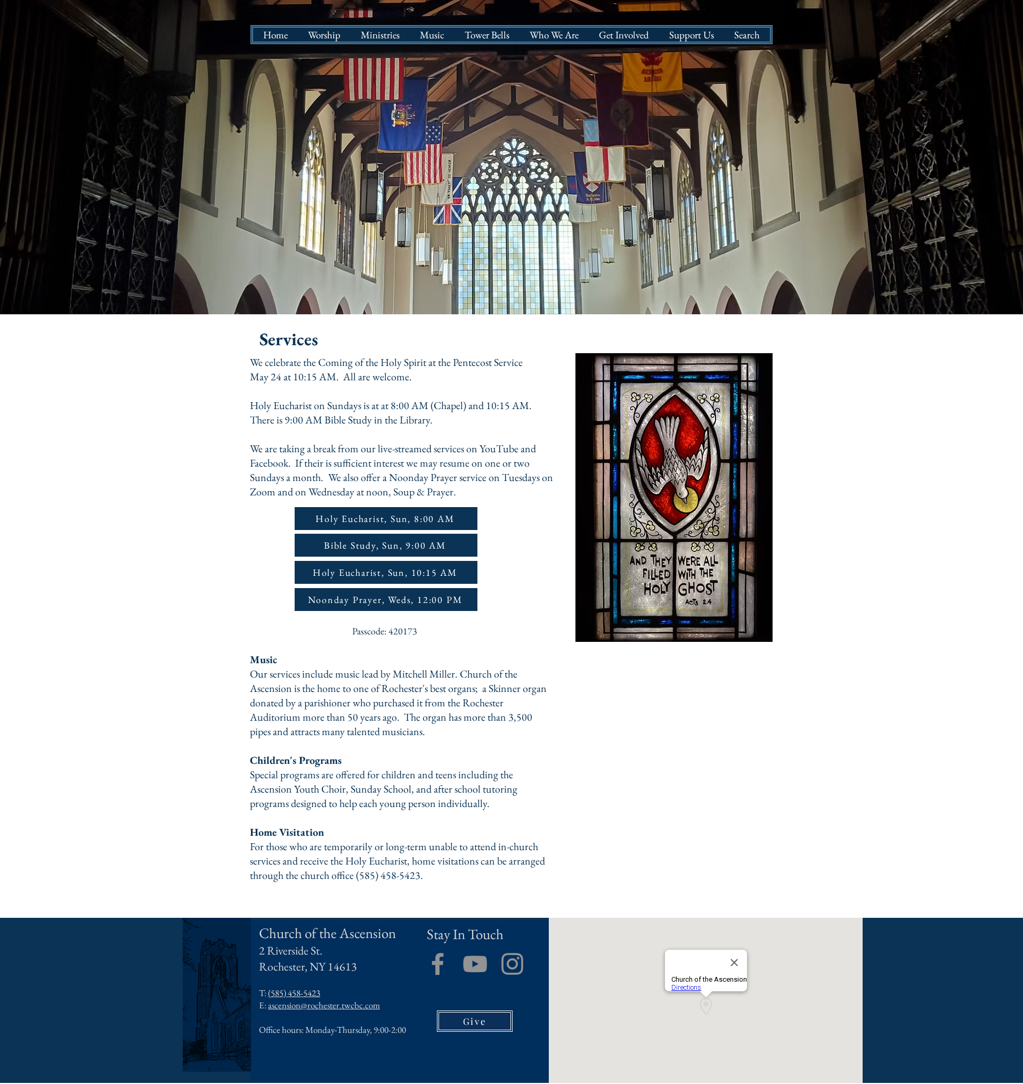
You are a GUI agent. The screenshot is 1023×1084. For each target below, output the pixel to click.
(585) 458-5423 (294, 993)
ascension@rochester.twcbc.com (324, 1005)
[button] (324, 35)
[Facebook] (437, 964)
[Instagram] (512, 964)
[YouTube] (475, 964)
